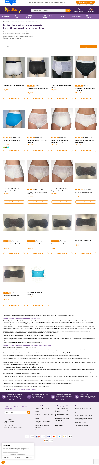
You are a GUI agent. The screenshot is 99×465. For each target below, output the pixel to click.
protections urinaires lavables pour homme (24, 389)
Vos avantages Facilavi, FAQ (82, 425)
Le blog (37, 430)
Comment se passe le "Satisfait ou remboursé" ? (83, 419)
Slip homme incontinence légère (13, 85)
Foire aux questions (80, 422)
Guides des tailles (60, 423)
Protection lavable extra (34, 244)
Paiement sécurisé (80, 413)
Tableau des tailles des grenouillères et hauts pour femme (62, 410)
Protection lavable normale (83, 192)
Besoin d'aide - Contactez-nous (44, 414)
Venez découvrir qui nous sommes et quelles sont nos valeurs (43, 410)
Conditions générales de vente (83, 415)
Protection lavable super (83, 240)
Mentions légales (79, 428)
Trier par (83, 47)
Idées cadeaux (59, 425)
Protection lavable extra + (59, 244)
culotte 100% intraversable (11, 140)
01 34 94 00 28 (86, 2)
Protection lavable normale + (12, 244)
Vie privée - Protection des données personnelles (43, 422)
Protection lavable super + (11, 295)
